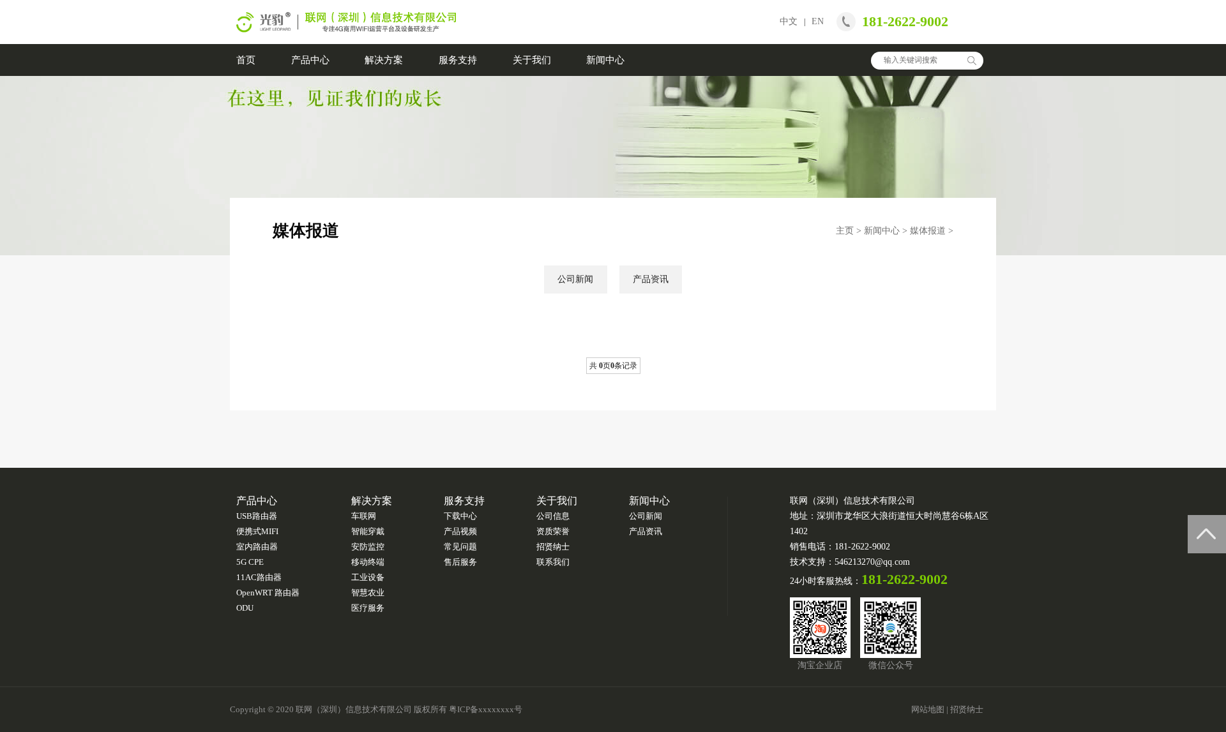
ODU (245, 608)
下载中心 (460, 516)
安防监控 (367, 546)
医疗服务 (367, 608)
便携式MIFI (257, 531)
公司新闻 (575, 279)
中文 (789, 21)
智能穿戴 (367, 531)
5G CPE (250, 562)
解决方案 (384, 60)
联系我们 (553, 562)
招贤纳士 (553, 546)
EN (818, 21)
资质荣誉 (553, 531)
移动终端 (367, 562)
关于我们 (532, 60)
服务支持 (458, 60)
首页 (245, 60)
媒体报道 (928, 230)
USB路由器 (256, 516)
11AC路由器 (259, 577)
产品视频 (460, 531)
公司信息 (553, 516)
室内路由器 (257, 546)
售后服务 (460, 562)
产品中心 (310, 60)
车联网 (363, 516)
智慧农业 (367, 592)
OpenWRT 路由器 (267, 592)
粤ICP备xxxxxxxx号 (485, 709)
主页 (845, 230)
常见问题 (460, 546)
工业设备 (367, 577)
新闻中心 (605, 60)
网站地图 (927, 709)
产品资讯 (651, 279)
